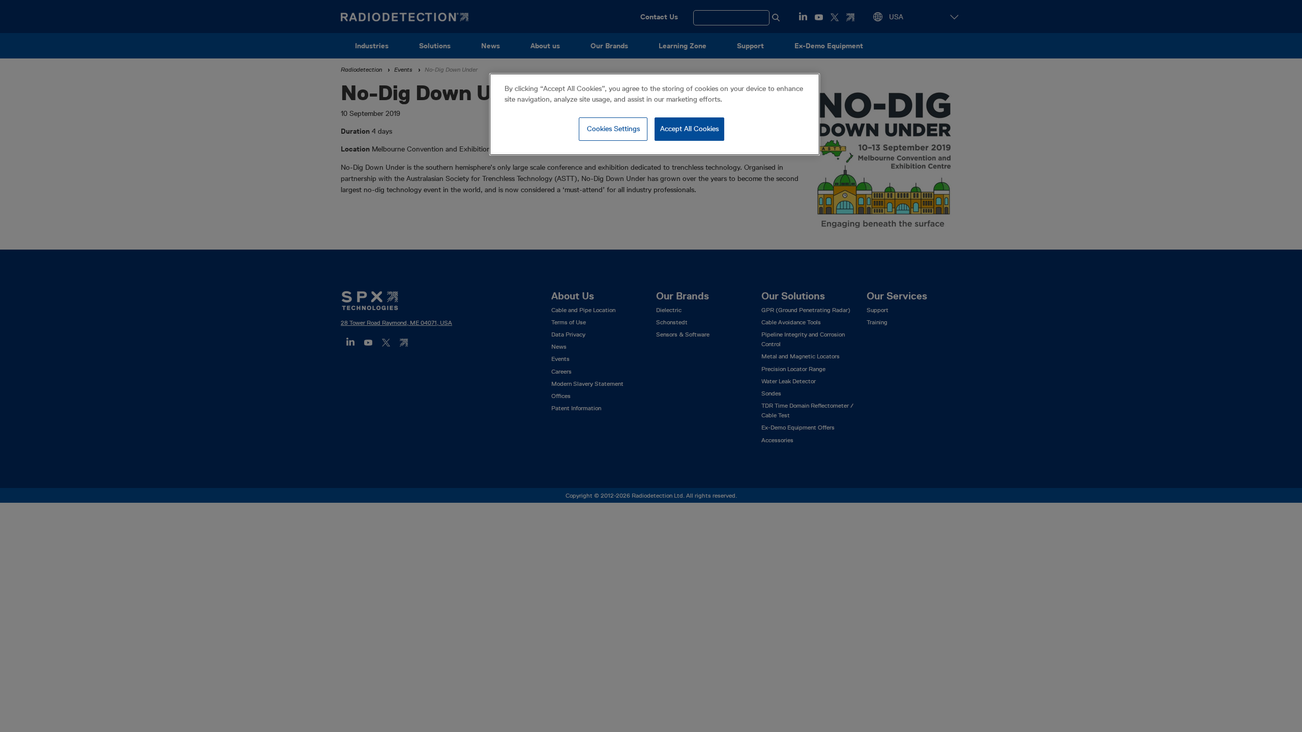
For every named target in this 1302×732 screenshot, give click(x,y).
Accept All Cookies (689, 128)
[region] (654, 114)
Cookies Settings (613, 128)
